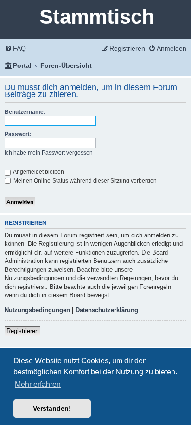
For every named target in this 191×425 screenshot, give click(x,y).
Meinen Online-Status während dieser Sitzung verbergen (84, 180)
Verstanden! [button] (52, 408)
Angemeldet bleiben (38, 172)
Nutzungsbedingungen (37, 310)
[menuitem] (15, 48)
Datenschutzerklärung (107, 310)
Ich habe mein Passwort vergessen (49, 153)
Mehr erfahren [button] (38, 384)
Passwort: (18, 134)
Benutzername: (25, 112)
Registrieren (22, 330)
